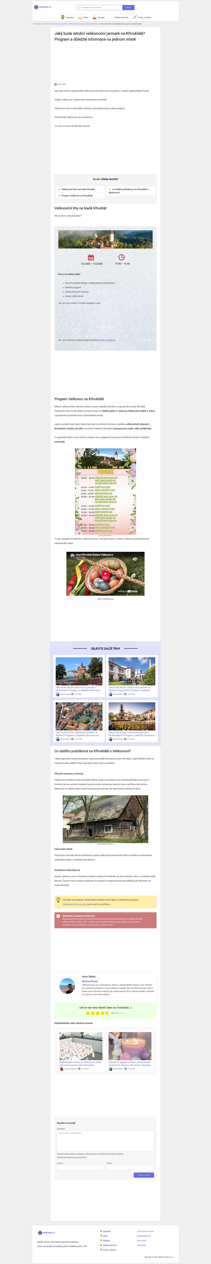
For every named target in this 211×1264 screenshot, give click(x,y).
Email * (109, 1163)
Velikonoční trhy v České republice (55, 24)
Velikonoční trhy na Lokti (74, 904)
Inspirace (70, 17)
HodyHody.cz (37, 24)
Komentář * (61, 1129)
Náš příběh (141, 1245)
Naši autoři (141, 1240)
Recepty (101, 17)
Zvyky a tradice (144, 17)
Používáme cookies (145, 1231)
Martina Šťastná (90, 981)
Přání (86, 17)
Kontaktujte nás (144, 1236)
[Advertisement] (105, 64)
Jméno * (60, 1163)
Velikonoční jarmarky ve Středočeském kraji (84, 24)
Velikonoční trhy (121, 17)
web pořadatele (107, 340)
